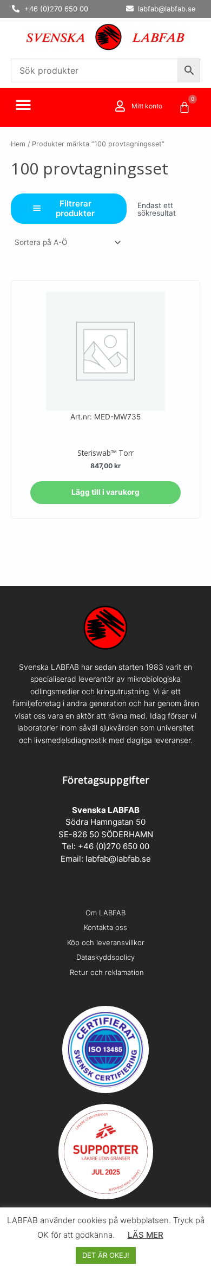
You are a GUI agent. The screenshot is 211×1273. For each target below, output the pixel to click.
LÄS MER (145, 1235)
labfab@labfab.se (118, 859)
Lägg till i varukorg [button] (105, 492)
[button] (23, 105)
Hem (18, 144)
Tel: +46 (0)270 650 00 (105, 846)
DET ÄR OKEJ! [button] (105, 1255)
